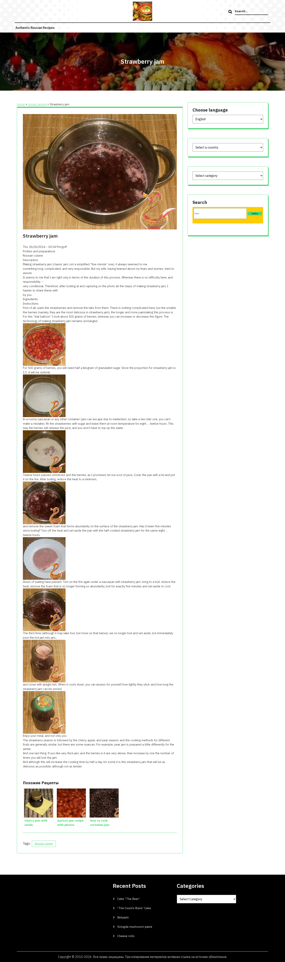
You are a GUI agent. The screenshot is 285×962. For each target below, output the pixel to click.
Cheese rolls (125, 936)
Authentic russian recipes (35, 28)
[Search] (230, 12)
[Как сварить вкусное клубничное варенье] (44, 344)
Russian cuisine (44, 843)
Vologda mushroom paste (134, 927)
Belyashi (123, 917)
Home (21, 104)
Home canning (37, 104)
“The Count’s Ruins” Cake (134, 908)
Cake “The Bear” (128, 899)
